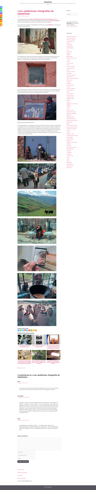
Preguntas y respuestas (72, 142)
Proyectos (69, 144)
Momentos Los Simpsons (72, 120)
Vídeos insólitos (70, 165)
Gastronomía (69, 80)
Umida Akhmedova (54, 20)
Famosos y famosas (71, 75)
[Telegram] (27, 330)
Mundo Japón (70, 122)
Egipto (68, 70)
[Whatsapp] (21, 330)
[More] (36, 330)
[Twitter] (23, 330)
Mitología (69, 115)
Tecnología (69, 152)
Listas (68, 108)
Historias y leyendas (71, 88)
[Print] (1, 20)
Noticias (68, 130)
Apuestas (69, 43)
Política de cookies (21, 478)
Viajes (68, 160)
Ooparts (68, 132)
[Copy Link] (34, 330)
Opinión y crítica (70, 133)
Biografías (69, 53)
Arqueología (69, 44)
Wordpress (69, 167)
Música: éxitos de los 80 (72, 125)
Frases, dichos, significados (72, 78)
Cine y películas (70, 63)
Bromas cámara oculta (72, 58)
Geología (69, 81)
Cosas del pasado (70, 68)
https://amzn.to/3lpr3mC (72, 26)
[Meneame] (29, 330)
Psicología (69, 145)
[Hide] (0, 27)
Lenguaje (69, 106)
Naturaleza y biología (71, 128)
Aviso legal (19, 475)
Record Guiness (70, 149)
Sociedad (69, 150)
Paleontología (70, 137)
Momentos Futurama (71, 118)
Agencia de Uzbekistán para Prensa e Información (41, 19)
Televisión (69, 154)
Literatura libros (70, 110)
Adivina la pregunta (71, 38)
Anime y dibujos (70, 41)
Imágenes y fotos (22, 367)
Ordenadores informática (72, 135)
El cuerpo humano (71, 71)
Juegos (68, 102)
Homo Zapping (70, 90)
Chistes (68, 59)
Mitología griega (70, 117)
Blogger (68, 54)
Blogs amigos (70, 56)
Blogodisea (48, 2)
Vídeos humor (70, 164)
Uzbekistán (50, 24)
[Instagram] (25, 330)
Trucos (68, 157)
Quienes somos (20, 469)
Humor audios (70, 93)
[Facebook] (19, 330)
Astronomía (69, 51)
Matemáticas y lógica (71, 111)
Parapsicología (70, 138)
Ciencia (68, 61)
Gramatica (69, 83)
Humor (68, 91)
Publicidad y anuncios (71, 147)
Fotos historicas (70, 76)
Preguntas (69, 140)
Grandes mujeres (70, 85)
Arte (67, 49)
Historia (68, 86)
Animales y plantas (71, 39)
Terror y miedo (70, 155)
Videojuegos (69, 162)
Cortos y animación (71, 66)
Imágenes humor (70, 97)
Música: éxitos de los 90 (72, 127)
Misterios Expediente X (72, 113)
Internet (68, 100)
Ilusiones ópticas (70, 95)
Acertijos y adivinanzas (72, 36)
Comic (68, 64)
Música (68, 123)
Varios (68, 159)
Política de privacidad (22, 472)
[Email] (31, 330)
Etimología (69, 73)
